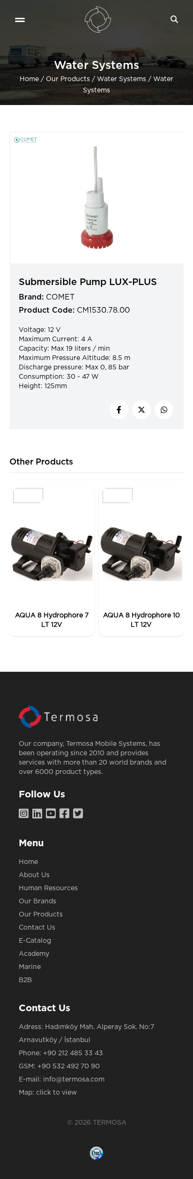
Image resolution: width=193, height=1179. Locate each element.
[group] (51, 561)
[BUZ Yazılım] (96, 1153)
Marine (30, 967)
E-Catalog (35, 941)
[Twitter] (80, 814)
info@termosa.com (73, 1079)
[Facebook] (66, 814)
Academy (34, 954)
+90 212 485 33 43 (73, 1053)
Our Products (68, 79)
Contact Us (37, 927)
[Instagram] (25, 814)
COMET (60, 297)
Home (29, 79)
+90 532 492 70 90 (68, 1066)
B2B (25, 980)
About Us (34, 875)
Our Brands (37, 901)
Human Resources (48, 888)
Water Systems (121, 79)
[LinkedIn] (39, 814)
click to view (56, 1092)
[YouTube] (52, 814)
